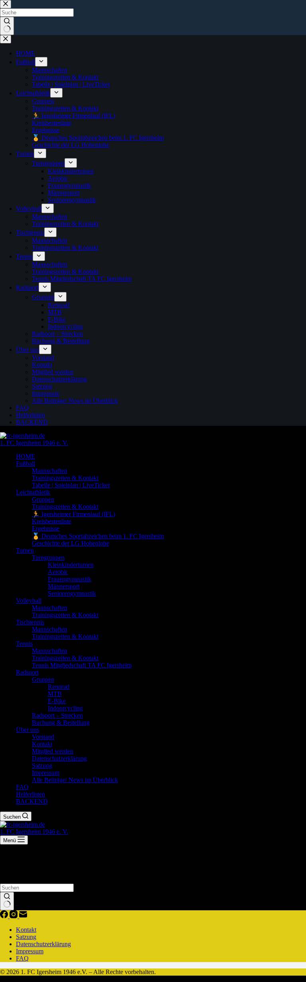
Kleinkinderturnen (71, 564)
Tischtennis (30, 622)
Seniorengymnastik (72, 593)
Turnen (25, 550)
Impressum (45, 772)
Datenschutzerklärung (59, 758)
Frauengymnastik (69, 579)
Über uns (27, 729)
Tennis (24, 643)
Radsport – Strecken (57, 715)
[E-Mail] (23, 916)
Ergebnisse (45, 528)
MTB (55, 693)
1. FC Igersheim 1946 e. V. (34, 442)
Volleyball (28, 600)
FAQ (22, 787)
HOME (25, 456)
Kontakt (42, 744)
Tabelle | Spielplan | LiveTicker (71, 485)
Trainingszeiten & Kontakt (65, 477)
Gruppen (43, 499)
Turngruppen (48, 557)
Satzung (42, 765)
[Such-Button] (7, 901)
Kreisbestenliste (51, 521)
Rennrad (58, 686)
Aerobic (58, 571)
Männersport (64, 586)
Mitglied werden (52, 751)
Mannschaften (49, 470)
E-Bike (57, 701)
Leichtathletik (33, 492)
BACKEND (32, 801)
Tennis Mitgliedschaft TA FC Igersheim (81, 665)
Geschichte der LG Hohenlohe (70, 543)
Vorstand (43, 736)
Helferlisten (30, 794)
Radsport (27, 672)
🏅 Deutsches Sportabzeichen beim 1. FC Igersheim (98, 536)
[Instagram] (14, 916)
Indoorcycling (65, 708)
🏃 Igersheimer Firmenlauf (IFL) (73, 514)
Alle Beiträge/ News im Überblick (75, 779)
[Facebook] (5, 916)
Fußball (25, 463)
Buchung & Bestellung (61, 722)
